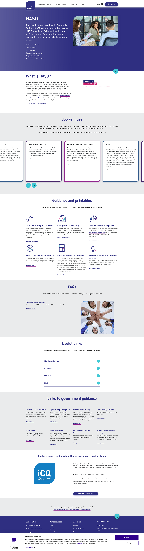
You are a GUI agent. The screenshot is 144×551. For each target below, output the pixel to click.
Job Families (30, 50)
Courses (57, 4)
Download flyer (94, 240)
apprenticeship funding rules (97, 232)
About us (75, 526)
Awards (84, 4)
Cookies (79, 543)
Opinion (52, 529)
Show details (29, 547)
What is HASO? (31, 47)
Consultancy (41, 4)
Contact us (111, 4)
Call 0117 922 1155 (103, 522)
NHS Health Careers (51, 361)
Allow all (126, 537)
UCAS (46, 383)
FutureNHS (48, 368)
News (72, 4)
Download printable (95, 268)
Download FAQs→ (31, 309)
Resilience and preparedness (34, 529)
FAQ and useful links (33, 56)
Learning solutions (31, 532)
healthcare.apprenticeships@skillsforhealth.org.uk (72, 509)
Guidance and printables (34, 53)
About (78, 4)
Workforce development (33, 526)
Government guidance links (35, 59)
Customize (126, 543)
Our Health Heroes (78, 529)
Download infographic (32, 241)
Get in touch (100, 525)
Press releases (54, 532)
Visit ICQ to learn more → (86, 494)
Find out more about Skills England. (36, 104)
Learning (49, 4)
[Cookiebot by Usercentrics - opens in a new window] (14, 548)
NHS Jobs (47, 376)
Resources (65, 4)
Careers (75, 532)
